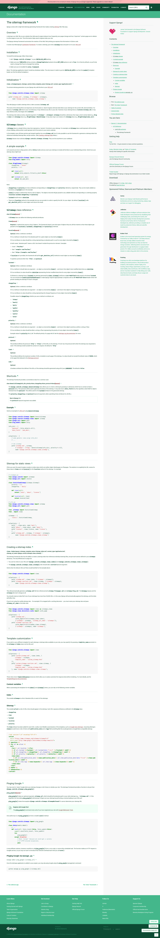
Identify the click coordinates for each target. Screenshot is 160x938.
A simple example (118, 59)
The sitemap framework (118, 44)
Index (116, 83)
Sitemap (117, 86)
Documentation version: (150, 930)
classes (118, 56)
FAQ (110, 142)
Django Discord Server (116, 157)
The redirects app (13, 884)
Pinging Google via (123, 92)
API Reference (117, 126)
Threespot (107, 929)
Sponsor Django (137, 903)
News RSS (105, 918)
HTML (123, 183)
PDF (126, 183)
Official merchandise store (140, 909)
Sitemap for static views (120, 71)
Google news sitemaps (76, 727)
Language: (153, 926)
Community (105, 7)
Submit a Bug (45, 909)
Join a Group (45, 903)
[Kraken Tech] (112, 239)
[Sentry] (112, 201)
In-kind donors (61, 929)
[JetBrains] (112, 215)
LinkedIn (104, 915)
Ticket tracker (113, 172)
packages (120, 129)
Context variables (120, 80)
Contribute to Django (47, 906)
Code (92, 7)
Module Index (118, 149)
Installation (116, 50)
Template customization (120, 77)
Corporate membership (139, 906)
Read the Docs (120, 185)
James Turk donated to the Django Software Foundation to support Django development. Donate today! (135, 31)
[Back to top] (156, 935)
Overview (61, 7)
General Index (115, 111)
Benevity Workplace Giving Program (143, 912)
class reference (120, 62)
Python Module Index (117, 114)
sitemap (56, 27)
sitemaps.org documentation (67, 333)
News (88, 7)
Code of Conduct (11, 915)
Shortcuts (116, 65)
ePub (130, 183)
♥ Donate (123, 7)
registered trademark (53, 934)
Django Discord (76, 906)
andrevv (120, 929)
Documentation (79, 7)
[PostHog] (112, 263)
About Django (11, 903)
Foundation (115, 7)
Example (117, 68)
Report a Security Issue (47, 912)
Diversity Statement (12, 918)
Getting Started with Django (15, 906)
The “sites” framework (89, 884)
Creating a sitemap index (46, 135)
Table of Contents (130, 149)
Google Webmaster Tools (66, 810)
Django (12, 7)
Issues (98, 7)
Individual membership (47, 915)
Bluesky (104, 912)
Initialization (116, 53)
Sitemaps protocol (33, 358)
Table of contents (116, 108)
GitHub (104, 903)
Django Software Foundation (15, 912)
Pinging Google (117, 89)
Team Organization (12, 909)
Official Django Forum (116, 164)
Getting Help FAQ (77, 903)
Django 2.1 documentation (118, 123)
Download (69, 7)
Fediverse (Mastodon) (108, 909)
